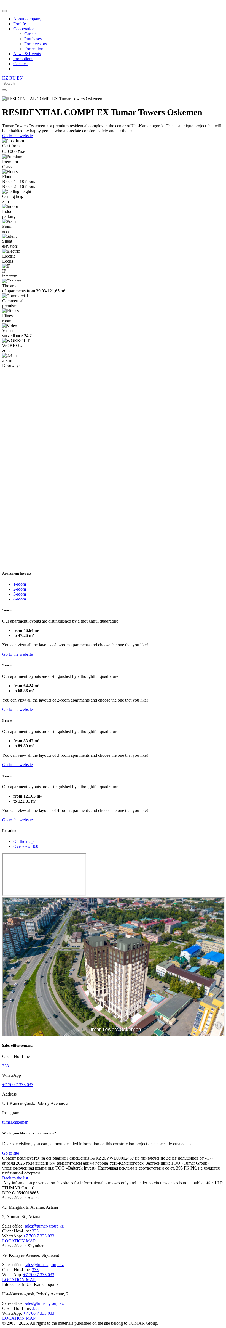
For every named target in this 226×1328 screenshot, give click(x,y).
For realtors (34, 48)
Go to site (10, 1153)
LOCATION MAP (19, 1241)
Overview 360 (25, 846)
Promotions (23, 58)
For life (19, 24)
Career (30, 33)
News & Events (27, 53)
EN (20, 78)
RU (12, 78)
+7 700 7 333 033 (17, 1084)
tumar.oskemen (15, 1122)
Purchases (33, 38)
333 (5, 1066)
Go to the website (17, 135)
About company (27, 19)
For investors (35, 43)
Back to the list (15, 1178)
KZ (5, 78)
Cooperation (24, 29)
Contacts (20, 63)
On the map (23, 841)
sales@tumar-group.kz (44, 1226)
